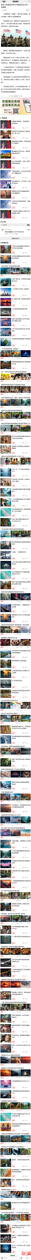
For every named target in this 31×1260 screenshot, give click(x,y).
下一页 (20, 96)
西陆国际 (16, 1)
